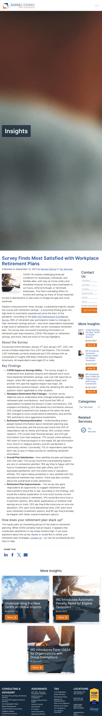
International (35, 707)
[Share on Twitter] (19, 554)
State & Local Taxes (61, 706)
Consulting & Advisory (11, 690)
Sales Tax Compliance (61, 703)
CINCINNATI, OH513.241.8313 (79, 693)
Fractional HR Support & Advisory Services (13, 700)
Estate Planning (59, 694)
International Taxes (60, 697)
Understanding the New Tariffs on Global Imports (93, 333)
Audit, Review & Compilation (36, 697)
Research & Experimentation (59, 700)
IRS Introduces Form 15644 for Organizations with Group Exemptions (93, 379)
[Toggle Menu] (97, 6)
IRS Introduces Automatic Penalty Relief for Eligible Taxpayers (92, 356)
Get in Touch (91, 310)
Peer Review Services (9, 714)
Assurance (39, 688)
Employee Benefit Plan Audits (39, 701)
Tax (56, 688)
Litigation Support (8, 711)
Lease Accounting (37, 711)
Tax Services (66, 269)
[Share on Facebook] (12, 554)
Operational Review (38, 714)
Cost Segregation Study (10, 704)
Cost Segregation (60, 692)
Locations (81, 688)
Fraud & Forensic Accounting (12, 709)
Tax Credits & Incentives (58, 711)
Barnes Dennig (48, 269)
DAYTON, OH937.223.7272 (78, 699)
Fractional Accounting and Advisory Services (14, 696)
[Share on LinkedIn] (6, 554)
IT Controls (35, 709)
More (90, 345)
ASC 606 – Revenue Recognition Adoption (38, 693)
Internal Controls (37, 704)
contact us (36, 538)
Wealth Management (9, 706)
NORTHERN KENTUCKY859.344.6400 (79, 706)
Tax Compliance (59, 708)
